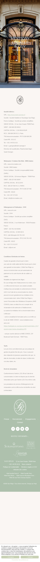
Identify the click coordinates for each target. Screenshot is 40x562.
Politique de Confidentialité (11, 467)
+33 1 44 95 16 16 (14, 464)
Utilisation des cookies (20, 469)
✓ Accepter (10, 557)
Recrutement (17, 419)
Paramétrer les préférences (20, 560)
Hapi (35, 483)
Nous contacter (26, 464)
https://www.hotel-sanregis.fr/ (16, 115)
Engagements (30, 419)
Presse (6, 419)
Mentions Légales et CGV (29, 467)
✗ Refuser (30, 557)
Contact (20, 422)
